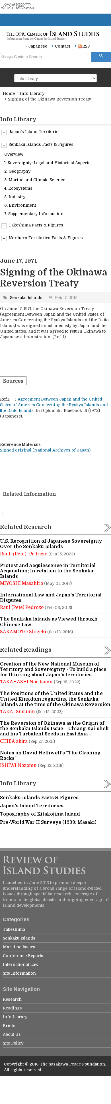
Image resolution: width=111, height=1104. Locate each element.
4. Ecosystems (18, 188)
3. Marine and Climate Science (34, 179)
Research (12, 999)
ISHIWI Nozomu (19, 765)
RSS (86, 46)
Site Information (19, 973)
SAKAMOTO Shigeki (23, 631)
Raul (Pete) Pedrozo (22, 607)
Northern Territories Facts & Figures (46, 238)
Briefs (9, 1025)
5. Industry (14, 196)
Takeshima (14, 929)
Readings (12, 1008)
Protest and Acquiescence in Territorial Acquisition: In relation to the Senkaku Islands (48, 571)
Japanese (37, 46)
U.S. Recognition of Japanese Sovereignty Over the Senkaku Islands (51, 544)
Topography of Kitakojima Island (40, 814)
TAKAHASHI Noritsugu (27, 681)
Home (9, 93)
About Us (12, 1034)
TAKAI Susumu (18, 711)
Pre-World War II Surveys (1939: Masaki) (48, 822)
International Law (20, 964)
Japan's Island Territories (35, 131)
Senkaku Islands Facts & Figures (41, 144)
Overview (13, 154)
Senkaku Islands (26, 297)
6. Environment (20, 205)
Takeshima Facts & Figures (36, 225)
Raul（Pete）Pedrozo (24, 554)
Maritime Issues (19, 947)
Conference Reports (23, 955)
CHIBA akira (14, 741)
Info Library (32, 93)
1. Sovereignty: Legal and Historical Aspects (47, 163)
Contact (62, 46)
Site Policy (13, 1043)
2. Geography (17, 171)
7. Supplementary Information (33, 213)
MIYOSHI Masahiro (22, 583)
